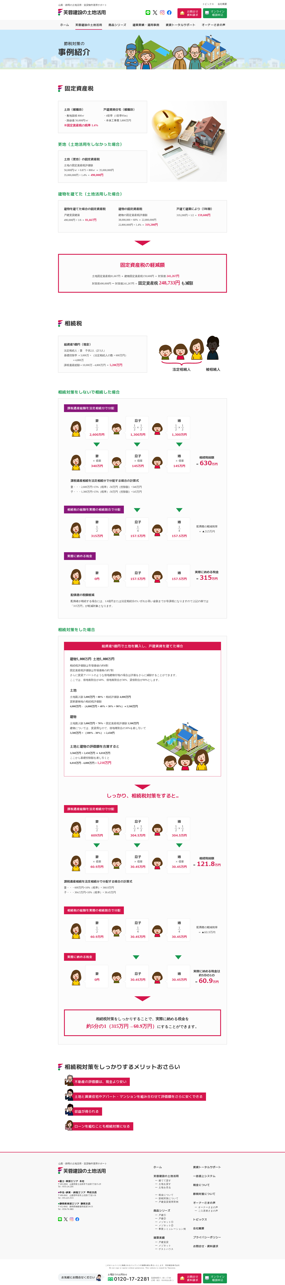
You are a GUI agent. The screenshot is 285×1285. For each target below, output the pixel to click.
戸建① (162, 1215)
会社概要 (222, 4)
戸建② (162, 1218)
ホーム (64, 25)
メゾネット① (166, 1222)
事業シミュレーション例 (172, 1229)
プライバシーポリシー (207, 1237)
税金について (166, 1195)
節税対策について (168, 1198)
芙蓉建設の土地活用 (88, 25)
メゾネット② (166, 1225)
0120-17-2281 (131, 1279)
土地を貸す (165, 1184)
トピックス (208, 4)
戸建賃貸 (164, 1242)
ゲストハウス (166, 1249)
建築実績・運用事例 (146, 25)
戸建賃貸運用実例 (168, 1202)
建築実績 (159, 1237)
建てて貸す (165, 1180)
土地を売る (165, 1187)
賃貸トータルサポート (180, 25)
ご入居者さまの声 (208, 1211)
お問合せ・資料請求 (205, 1246)
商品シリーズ (117, 25)
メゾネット (165, 1245)
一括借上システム (204, 1176)
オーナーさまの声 (213, 25)
